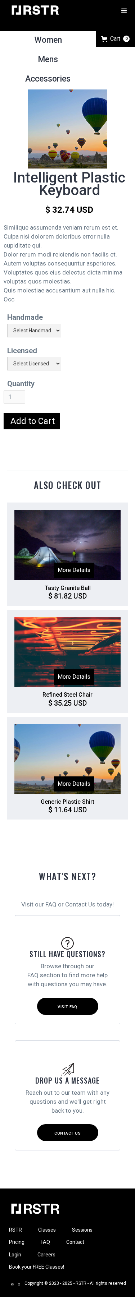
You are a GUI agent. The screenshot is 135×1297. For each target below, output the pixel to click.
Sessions (82, 1230)
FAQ (51, 904)
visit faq (67, 1007)
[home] (34, 10)
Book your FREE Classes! (36, 1267)
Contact (75, 1242)
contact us (67, 1133)
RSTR (15, 1230)
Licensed (22, 350)
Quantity (21, 383)
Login (15, 1254)
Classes (47, 1230)
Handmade (25, 317)
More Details (74, 570)
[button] (124, 10)
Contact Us (80, 904)
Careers (46, 1254)
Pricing (16, 1242)
